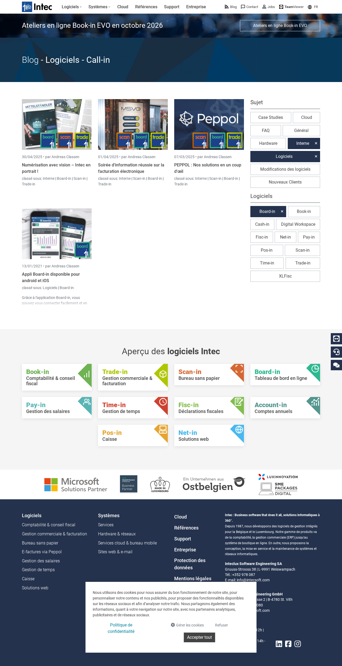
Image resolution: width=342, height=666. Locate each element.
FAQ (266, 130)
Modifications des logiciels (285, 169)
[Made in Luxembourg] (160, 484)
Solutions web (35, 587)
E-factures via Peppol (42, 551)
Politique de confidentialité (121, 628)
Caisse (28, 578)
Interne (49, 178)
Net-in (285, 237)
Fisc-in (262, 237)
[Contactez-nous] (336, 365)
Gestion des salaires (41, 560)
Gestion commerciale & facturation (54, 533)
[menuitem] (71, 7)
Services (106, 524)
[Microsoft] (75, 484)
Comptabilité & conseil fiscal (48, 524)
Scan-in (79, 178)
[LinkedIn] (279, 644)
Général (301, 130)
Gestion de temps (38, 569)
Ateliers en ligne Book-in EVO (280, 25)
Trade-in (28, 184)
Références (186, 528)
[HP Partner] (128, 484)
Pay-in (309, 237)
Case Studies (270, 117)
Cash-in (262, 224)
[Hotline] (336, 351)
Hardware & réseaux (117, 533)
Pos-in (267, 250)
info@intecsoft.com (253, 580)
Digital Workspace (298, 224)
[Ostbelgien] (214, 484)
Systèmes (108, 515)
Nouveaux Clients (285, 182)
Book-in (304, 211)
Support (182, 539)
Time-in (267, 263)
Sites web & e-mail (115, 551)
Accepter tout (199, 637)
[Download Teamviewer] (336, 338)
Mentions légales (192, 578)
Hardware (268, 143)
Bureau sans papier (40, 543)
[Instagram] (297, 644)
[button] (313, 7)
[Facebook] (288, 644)
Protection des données (189, 564)
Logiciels (50, 288)
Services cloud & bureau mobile (127, 543)
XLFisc (285, 276)
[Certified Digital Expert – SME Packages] (278, 484)
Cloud (306, 117)
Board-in (64, 178)
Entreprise (185, 549)
